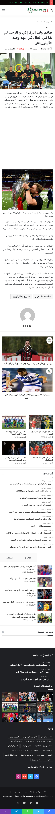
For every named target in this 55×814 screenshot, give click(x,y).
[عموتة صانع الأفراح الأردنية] (45, 717)
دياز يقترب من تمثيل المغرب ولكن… (22, 578)
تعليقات (9, 557)
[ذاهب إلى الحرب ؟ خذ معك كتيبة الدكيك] (41, 448)
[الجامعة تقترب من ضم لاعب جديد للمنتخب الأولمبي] (14, 448)
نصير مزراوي (36, 760)
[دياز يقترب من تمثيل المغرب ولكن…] (45, 582)
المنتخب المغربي (42, 296)
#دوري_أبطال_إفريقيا (44, 741)
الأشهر (46, 557)
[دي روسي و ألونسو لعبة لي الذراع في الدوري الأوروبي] (10, 717)
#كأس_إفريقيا (26, 746)
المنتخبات (39, 22)
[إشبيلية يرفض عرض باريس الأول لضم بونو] (45, 606)
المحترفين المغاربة (31, 750)
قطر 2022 (48, 760)
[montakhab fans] (37, 10)
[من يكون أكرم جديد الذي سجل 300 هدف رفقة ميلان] (45, 594)
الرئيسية (47, 22)
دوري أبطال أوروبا (20, 296)
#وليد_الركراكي (13, 746)
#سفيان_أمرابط (16, 741)
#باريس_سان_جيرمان (30, 737)
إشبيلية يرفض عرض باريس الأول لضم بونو (19, 602)
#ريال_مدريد (29, 741)
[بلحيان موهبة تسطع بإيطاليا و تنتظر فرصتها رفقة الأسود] (27, 707)
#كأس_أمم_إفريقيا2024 (43, 746)
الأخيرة (28, 557)
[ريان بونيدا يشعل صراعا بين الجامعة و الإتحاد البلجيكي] (45, 696)
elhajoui (46, 49)
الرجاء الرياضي (47, 750)
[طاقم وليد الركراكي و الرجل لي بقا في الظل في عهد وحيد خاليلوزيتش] (45, 618)
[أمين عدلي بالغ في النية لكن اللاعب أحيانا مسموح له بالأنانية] (27, 717)
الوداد (50, 755)
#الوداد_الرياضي (46, 737)
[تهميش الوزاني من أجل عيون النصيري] (41, 422)
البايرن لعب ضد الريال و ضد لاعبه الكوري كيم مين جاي (28, 2)
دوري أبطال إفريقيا (11, 755)
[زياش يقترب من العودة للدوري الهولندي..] (10, 696)
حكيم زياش (40, 755)
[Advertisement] (27, 139)
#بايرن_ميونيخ (14, 737)
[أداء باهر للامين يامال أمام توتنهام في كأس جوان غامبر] (45, 570)
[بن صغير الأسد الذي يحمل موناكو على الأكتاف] (27, 696)
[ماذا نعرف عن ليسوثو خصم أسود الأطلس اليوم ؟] (14, 422)
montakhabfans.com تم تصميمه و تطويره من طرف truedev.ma (27, 796)
